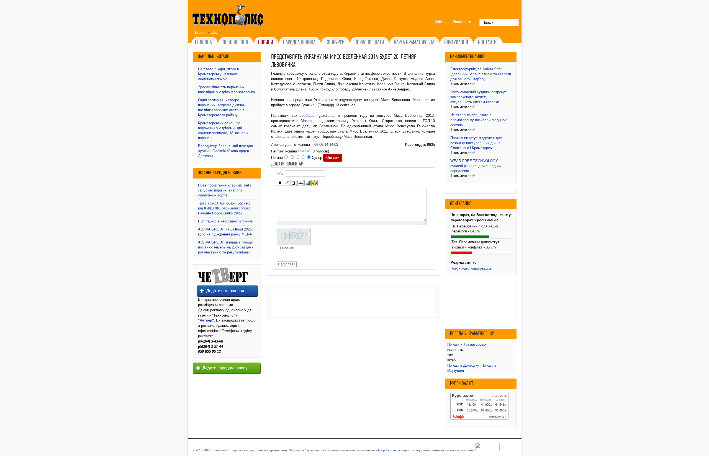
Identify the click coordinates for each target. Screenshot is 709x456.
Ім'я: (280, 174)
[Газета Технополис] (223, 283)
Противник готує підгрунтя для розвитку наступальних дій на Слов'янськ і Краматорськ (476, 143)
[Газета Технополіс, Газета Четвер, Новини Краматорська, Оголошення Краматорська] (228, 16)
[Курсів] (287, 183)
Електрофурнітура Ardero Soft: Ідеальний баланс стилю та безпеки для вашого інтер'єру (480, 74)
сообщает (308, 115)
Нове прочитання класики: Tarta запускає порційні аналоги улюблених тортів (224, 190)
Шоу (214, 32)
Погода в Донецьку (463, 365)
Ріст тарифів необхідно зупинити (225, 221)
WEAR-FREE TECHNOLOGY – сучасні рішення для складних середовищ (476, 166)
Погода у (467, 344)
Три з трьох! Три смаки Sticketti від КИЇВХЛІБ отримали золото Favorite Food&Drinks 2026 (224, 208)
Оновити (287, 248)
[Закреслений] (300, 183)
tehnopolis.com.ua (388, 450)
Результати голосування (471, 269)
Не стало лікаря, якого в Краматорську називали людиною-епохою (218, 74)
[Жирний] (280, 183)
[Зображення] (307, 183)
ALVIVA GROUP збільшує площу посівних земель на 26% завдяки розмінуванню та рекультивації (225, 247)
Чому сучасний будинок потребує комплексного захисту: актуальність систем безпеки (478, 97)
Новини (199, 32)
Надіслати (286, 264)
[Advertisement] (353, 302)
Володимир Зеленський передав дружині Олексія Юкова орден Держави (225, 151)
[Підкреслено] (294, 183)
